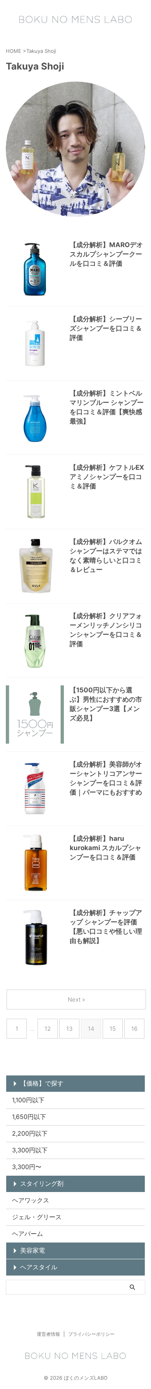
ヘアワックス (30, 1200)
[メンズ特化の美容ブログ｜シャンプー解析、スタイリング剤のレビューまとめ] (75, 19)
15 (113, 1028)
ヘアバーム (27, 1233)
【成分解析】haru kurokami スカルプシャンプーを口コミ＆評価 (105, 848)
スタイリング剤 (41, 1183)
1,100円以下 (28, 1100)
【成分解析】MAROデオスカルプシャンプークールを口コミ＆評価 (106, 254)
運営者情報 (48, 1334)
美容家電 (32, 1250)
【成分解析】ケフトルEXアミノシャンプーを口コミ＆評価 (107, 477)
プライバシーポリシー (91, 1334)
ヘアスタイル (38, 1267)
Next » (76, 999)
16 (134, 1028)
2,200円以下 (30, 1133)
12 (48, 1028)
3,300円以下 (30, 1150)
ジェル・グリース (37, 1217)
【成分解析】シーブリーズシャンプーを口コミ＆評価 (106, 328)
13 (69, 1028)
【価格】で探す (41, 1083)
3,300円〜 (26, 1167)
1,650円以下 (29, 1117)
